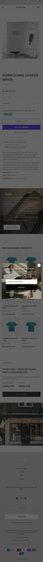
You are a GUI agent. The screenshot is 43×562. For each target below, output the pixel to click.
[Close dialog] (38, 265)
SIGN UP (21, 287)
